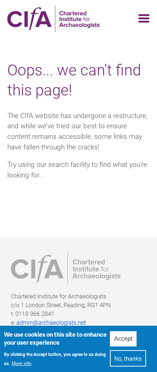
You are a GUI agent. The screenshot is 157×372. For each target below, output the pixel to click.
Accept (123, 339)
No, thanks (128, 358)
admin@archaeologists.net (51, 322)
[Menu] (142, 18)
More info (21, 363)
